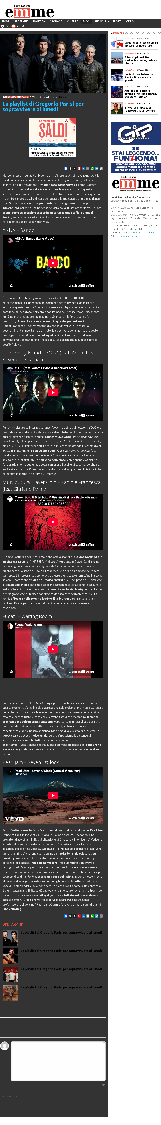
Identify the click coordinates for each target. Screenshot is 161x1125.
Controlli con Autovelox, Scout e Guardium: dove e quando (139, 77)
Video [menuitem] (130, 21)
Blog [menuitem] (86, 21)
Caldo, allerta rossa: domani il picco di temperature (141, 44)
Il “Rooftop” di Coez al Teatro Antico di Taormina (139, 109)
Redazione (52, 97)
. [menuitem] (2, 27)
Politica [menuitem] (39, 21)
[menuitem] (138, 21)
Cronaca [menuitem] (56, 21)
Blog (7, 97)
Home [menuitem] (6, 21)
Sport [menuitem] (117, 21)
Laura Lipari (131, 53)
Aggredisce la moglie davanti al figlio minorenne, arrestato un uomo (140, 93)
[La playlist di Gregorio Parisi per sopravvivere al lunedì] (53, 63)
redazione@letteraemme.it (142, 232)
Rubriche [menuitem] (100, 21)
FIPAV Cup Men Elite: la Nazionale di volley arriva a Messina (140, 60)
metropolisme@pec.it (127, 235)
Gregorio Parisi (19, 97)
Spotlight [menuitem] (21, 21)
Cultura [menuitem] (72, 21)
